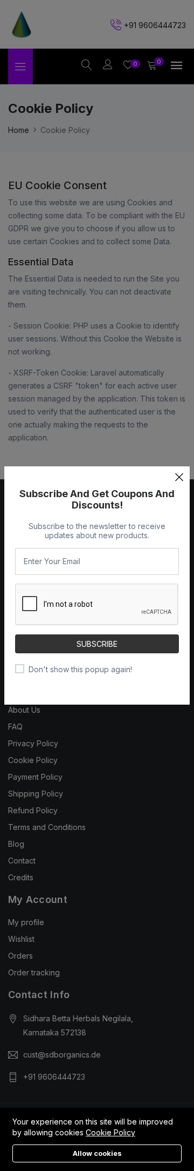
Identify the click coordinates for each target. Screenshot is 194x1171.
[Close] (179, 477)
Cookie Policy (110, 1132)
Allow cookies (97, 1153)
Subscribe (97, 643)
